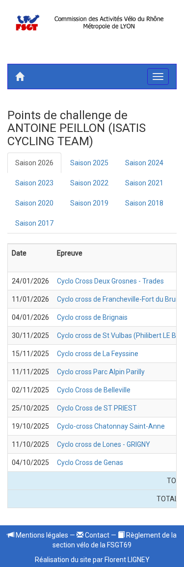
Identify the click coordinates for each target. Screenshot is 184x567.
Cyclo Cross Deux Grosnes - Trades (110, 281)
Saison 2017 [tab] (34, 223)
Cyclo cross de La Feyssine (97, 354)
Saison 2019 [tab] (89, 203)
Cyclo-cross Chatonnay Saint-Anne (111, 426)
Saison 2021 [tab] (144, 183)
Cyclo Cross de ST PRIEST (97, 408)
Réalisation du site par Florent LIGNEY (92, 560)
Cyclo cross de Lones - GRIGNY (103, 444)
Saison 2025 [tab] (89, 163)
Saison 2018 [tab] (144, 203)
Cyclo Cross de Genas (90, 462)
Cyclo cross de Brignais (92, 317)
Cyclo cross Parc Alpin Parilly (101, 372)
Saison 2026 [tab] (34, 163)
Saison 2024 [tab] (144, 163)
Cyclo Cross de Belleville (94, 390)
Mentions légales (41, 535)
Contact (96, 535)
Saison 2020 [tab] (34, 203)
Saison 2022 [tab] (89, 183)
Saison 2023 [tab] (34, 183)
